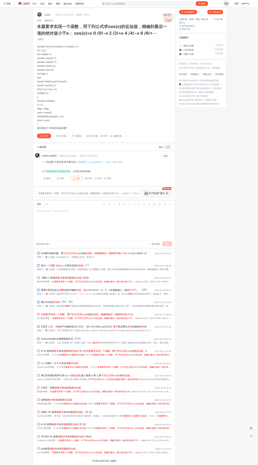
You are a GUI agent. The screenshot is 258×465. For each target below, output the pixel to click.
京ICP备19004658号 (189, 80)
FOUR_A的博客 (44, 428)
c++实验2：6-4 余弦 (59, 363)
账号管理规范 (202, 96)
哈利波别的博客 (44, 403)
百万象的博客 (43, 318)
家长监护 (217, 88)
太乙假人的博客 (44, 416)
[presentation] (92, 161)
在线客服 (215, 67)
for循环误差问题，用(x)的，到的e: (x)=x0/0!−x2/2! (95, 253)
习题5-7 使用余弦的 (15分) (65, 277)
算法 (70, 302)
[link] (39, 20)
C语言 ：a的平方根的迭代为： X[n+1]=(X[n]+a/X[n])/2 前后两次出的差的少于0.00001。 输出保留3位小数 (111, 326)
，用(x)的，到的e (87, 314)
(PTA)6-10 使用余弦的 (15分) (66, 436)
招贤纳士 (195, 74)
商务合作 (207, 74)
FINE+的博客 (43, 354)
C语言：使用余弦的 (61, 387)
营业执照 (215, 84)
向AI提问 (216, 12)
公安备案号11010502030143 (196, 84)
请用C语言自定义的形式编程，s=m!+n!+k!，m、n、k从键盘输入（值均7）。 (90, 289)
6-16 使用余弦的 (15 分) (63, 424)
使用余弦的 (56, 399)
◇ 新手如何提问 (187, 26)
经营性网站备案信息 (209, 80)
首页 (39, 20)
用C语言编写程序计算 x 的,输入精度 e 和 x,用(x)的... (86, 375)
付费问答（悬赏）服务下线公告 (194, 19)
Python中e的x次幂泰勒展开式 (57, 338)
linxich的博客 (43, 452)
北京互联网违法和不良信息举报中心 (195, 88)
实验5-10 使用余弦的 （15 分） (67, 411)
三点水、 (48, 14)
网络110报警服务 (207, 92)
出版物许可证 (210, 100)
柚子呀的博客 (43, 281)
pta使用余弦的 (58, 448)
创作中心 (246, 3)
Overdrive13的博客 (46, 440)
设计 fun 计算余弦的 (62, 265)
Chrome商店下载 (187, 96)
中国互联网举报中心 (188, 92)
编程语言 (49, 20)
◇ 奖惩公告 (184, 29)
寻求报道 (219, 74)
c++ (87, 265)
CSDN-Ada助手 (49, 155)
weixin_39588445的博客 (49, 379)
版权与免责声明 (186, 100)
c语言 (40, 39)
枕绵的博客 (42, 391)
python (78, 338)
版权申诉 (199, 100)
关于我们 (183, 74)
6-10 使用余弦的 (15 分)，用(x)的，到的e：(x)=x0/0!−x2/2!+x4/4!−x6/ (128, 350)
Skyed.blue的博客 (45, 367)
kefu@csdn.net (202, 67)
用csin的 (50, 302)
